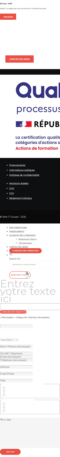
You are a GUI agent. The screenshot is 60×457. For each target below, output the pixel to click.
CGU (11, 188)
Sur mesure (12, 410)
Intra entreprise (14, 404)
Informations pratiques (22, 170)
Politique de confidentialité (24, 175)
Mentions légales (18, 183)
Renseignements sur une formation (25, 388)
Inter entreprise (14, 407)
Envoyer (10, 452)
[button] (10, 255)
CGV (11, 193)
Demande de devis (16, 391)
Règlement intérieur (20, 198)
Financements (17, 165)
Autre (9, 395)
